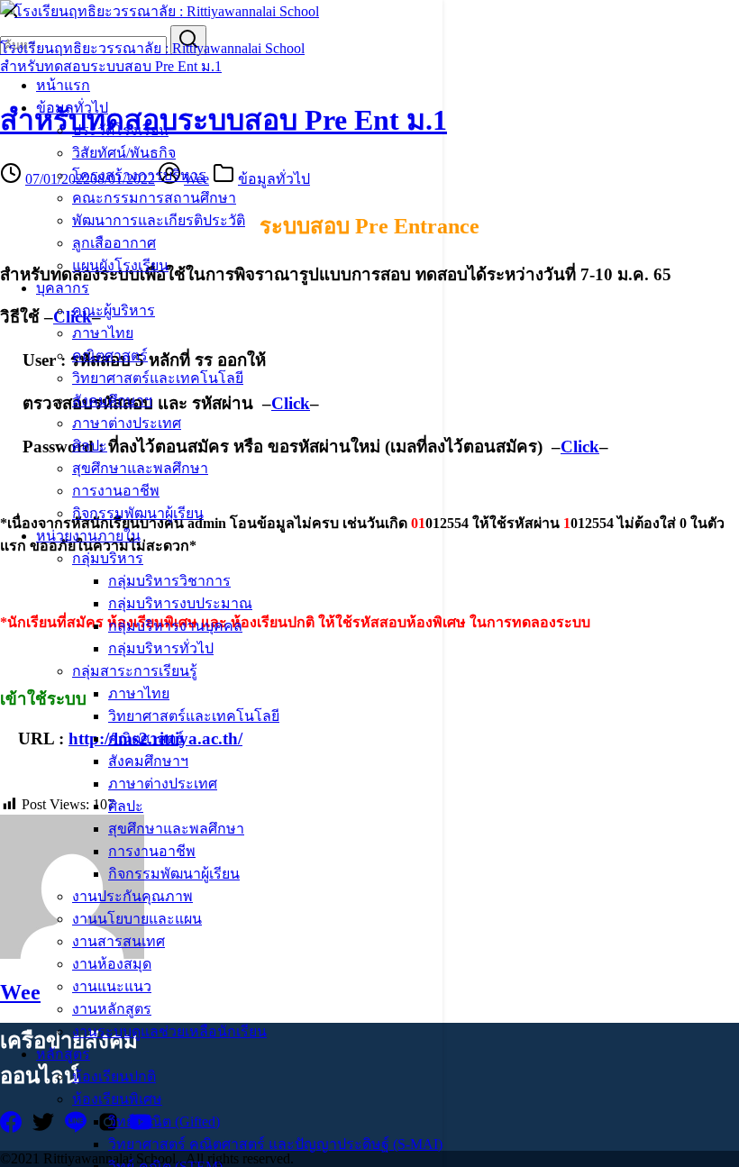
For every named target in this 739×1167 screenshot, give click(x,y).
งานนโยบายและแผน (137, 918)
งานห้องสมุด (111, 963)
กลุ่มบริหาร (107, 558)
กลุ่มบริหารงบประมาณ (180, 603)
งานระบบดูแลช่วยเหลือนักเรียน (169, 1031)
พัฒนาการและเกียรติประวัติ (158, 220)
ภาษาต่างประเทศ (126, 423)
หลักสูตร (63, 1054)
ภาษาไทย (102, 333)
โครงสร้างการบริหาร (139, 175)
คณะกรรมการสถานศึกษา (154, 197)
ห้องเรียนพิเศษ (117, 1099)
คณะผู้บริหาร (113, 310)
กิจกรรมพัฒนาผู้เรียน (138, 513)
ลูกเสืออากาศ (114, 243)
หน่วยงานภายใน (88, 535)
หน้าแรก (63, 85)
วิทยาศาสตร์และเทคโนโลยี (157, 378)
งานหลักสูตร (111, 1009)
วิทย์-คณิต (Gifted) (164, 1121)
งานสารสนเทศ (118, 941)
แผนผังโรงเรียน (120, 265)
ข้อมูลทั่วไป (72, 107)
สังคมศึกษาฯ (112, 400)
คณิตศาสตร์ (110, 355)
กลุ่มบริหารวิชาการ (169, 580)
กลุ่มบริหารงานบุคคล (175, 626)
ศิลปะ (89, 445)
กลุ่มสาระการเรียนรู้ (134, 671)
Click (580, 446)
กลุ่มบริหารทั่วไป (161, 648)
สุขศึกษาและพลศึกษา (140, 468)
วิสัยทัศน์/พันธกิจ (124, 152)
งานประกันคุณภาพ (132, 896)
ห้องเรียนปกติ (114, 1076)
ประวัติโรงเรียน (120, 130)
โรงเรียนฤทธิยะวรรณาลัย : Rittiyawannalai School (152, 48)
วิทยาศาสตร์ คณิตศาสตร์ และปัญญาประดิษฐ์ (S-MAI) (275, 1144)
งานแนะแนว (111, 986)
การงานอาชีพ (116, 490)
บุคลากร (62, 288)
